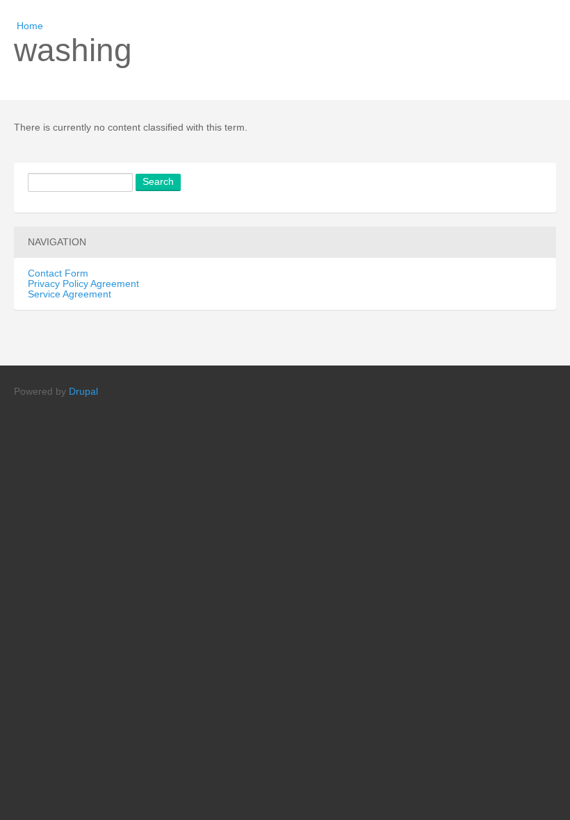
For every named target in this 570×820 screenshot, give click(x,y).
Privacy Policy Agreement (83, 284)
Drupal (83, 391)
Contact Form (58, 273)
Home (30, 26)
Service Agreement (69, 294)
